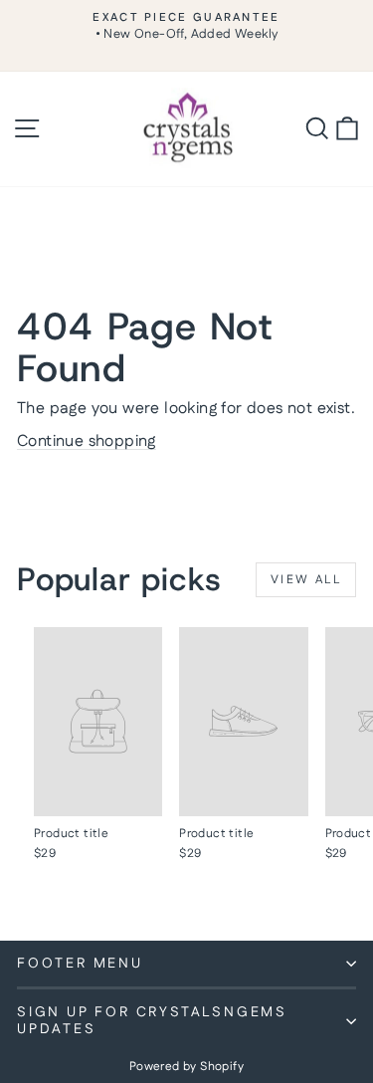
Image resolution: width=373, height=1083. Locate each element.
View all (306, 579)
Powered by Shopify (186, 1066)
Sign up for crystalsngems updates (152, 1020)
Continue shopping (86, 441)
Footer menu (80, 964)
